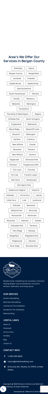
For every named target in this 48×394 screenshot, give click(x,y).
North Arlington (33, 119)
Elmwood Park (32, 159)
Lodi (24, 200)
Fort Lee (14, 175)
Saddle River (33, 83)
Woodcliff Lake (32, 129)
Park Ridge (17, 231)
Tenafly (16, 99)
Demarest (17, 149)
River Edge (14, 246)
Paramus (33, 225)
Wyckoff (16, 134)
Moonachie (16, 215)
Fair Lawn (17, 170)
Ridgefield (14, 236)
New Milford (17, 144)
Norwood (11, 220)
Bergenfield (34, 73)
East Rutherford (24, 88)
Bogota (38, 114)
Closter (32, 144)
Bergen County (15, 73)
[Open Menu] (45, 7)
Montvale (33, 210)
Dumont (32, 154)
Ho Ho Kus (25, 195)
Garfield (17, 139)
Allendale (18, 68)
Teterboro (30, 99)
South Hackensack (17, 94)
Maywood (31, 205)
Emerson (13, 165)
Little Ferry (11, 200)
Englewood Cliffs (31, 165)
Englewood (16, 124)
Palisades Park (17, 225)
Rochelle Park (32, 246)
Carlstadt (17, 78)
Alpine (31, 68)
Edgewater (14, 159)
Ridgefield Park (31, 236)
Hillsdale (10, 195)
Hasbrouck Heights (17, 190)
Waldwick (16, 104)
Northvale (32, 215)
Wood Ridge (14, 129)
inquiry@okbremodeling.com (20, 361)
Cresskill (31, 78)
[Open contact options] (3, 389)
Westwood (32, 124)
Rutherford (24, 109)
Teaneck (35, 94)
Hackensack (31, 180)
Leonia (39, 195)
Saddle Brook (15, 83)
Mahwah (16, 205)
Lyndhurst (37, 200)
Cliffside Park (14, 119)
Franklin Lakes (30, 175)
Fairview (31, 170)
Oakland (25, 220)
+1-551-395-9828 (15, 356)
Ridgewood (17, 241)
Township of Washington (17, 114)
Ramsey (31, 231)
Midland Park (16, 210)
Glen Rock (15, 180)
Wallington (31, 104)
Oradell (38, 220)
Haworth (35, 190)
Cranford (30, 139)
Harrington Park (24, 185)
